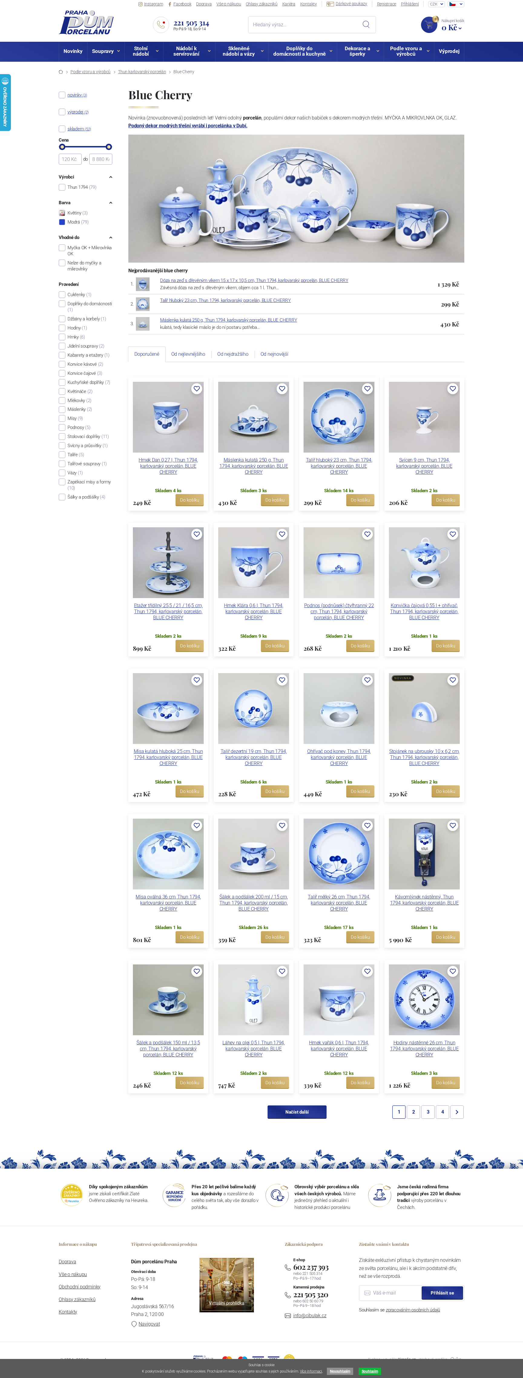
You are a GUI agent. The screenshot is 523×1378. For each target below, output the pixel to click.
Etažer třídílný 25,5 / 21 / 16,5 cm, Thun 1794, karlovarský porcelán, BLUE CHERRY (168, 611)
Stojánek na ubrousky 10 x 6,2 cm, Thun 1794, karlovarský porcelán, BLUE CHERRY (424, 757)
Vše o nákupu (228, 4)
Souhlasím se (399, 1310)
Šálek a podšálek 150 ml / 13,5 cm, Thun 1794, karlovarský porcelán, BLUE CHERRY (168, 1049)
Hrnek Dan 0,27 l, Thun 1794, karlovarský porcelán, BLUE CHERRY (168, 466)
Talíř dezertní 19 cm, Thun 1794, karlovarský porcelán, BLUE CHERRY (254, 757)
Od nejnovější (274, 354)
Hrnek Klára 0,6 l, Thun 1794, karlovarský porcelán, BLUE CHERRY (253, 611)
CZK (433, 4)
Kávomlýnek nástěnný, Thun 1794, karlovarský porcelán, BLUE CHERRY (424, 903)
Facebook (182, 4)
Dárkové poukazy (351, 3)
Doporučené (146, 354)
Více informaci (311, 1371)
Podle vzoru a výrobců (90, 71)
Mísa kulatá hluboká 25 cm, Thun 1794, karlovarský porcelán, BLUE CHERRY (168, 757)
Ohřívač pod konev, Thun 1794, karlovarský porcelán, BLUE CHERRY (339, 757)
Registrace (386, 4)
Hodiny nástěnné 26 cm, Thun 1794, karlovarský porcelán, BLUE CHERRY (424, 1049)
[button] (196, 388)
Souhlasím (370, 1371)
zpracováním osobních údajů (413, 1310)
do (85, 159)
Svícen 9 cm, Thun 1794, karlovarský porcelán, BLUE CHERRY (424, 466)
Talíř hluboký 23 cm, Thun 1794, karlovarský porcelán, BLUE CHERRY (225, 300)
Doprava (204, 4)
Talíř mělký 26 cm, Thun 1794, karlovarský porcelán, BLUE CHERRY (339, 903)
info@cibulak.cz (310, 1315)
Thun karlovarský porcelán (142, 71)
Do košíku (189, 500)
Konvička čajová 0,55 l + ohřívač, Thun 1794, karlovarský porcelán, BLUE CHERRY (424, 611)
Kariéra (288, 4)
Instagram (153, 4)
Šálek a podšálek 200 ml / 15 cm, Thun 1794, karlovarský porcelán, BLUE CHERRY (253, 903)
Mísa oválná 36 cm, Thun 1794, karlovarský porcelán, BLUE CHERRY (168, 903)
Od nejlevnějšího (188, 354)
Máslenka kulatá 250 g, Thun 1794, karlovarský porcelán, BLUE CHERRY (228, 320)
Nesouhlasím (340, 1371)
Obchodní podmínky (79, 1287)
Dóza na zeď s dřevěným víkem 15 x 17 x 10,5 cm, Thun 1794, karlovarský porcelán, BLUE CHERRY (254, 280)
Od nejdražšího (232, 354)
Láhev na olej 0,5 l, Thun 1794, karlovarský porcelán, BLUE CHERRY (253, 1049)
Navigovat (149, 1324)
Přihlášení (410, 4)
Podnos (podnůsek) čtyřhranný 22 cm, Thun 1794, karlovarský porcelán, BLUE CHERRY (339, 611)
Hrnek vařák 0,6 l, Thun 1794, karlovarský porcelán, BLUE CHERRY (339, 1049)
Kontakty (308, 4)
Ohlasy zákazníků (261, 4)
